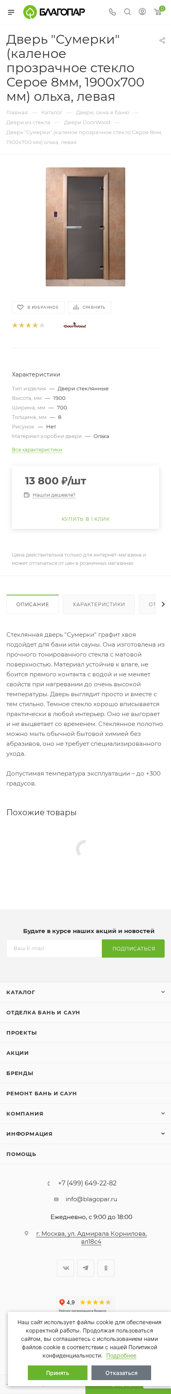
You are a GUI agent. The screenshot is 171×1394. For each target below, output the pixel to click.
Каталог (20, 992)
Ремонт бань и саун (41, 1093)
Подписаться (134, 949)
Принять (57, 1372)
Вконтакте (65, 1268)
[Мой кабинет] (142, 12)
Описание (32, 604)
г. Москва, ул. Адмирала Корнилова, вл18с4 (91, 1237)
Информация (29, 1134)
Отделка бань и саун (43, 1012)
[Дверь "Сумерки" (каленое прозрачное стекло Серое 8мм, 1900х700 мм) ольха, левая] (85, 226)
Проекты (21, 1032)
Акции (17, 1053)
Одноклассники (106, 1268)
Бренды (19, 1073)
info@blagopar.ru (91, 1199)
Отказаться (121, 1372)
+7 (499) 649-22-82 (87, 1183)
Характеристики (99, 604)
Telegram (85, 1268)
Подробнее (121, 1355)
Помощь (21, 1154)
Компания (24, 1113)
